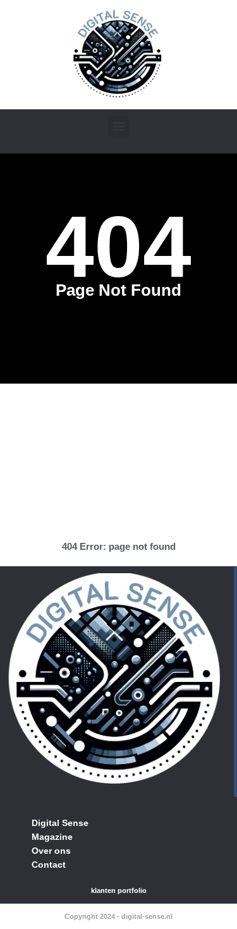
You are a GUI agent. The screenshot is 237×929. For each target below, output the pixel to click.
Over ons (51, 851)
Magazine (52, 837)
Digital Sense (60, 823)
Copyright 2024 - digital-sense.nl (118, 916)
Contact (49, 864)
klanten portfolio (119, 890)
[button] (118, 126)
